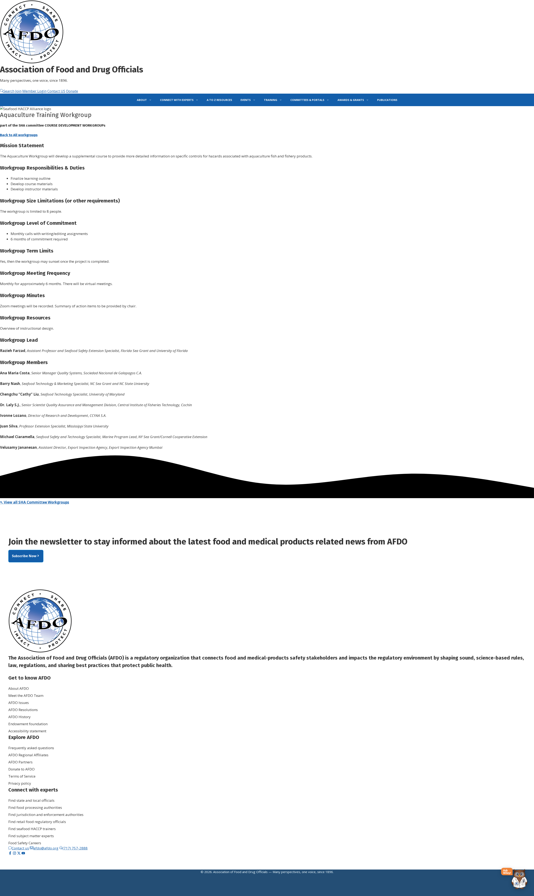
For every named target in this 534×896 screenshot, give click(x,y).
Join (18, 91)
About (142, 100)
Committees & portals (307, 100)
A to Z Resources (219, 100)
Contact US (56, 91)
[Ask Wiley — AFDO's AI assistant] (514, 878)
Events (246, 100)
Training (270, 100)
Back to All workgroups (19, 135)
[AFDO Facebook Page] (10, 853)
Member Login (34, 91)
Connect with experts (177, 100)
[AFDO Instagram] (14, 853)
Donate (72, 91)
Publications (387, 100)
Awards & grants (351, 100)
